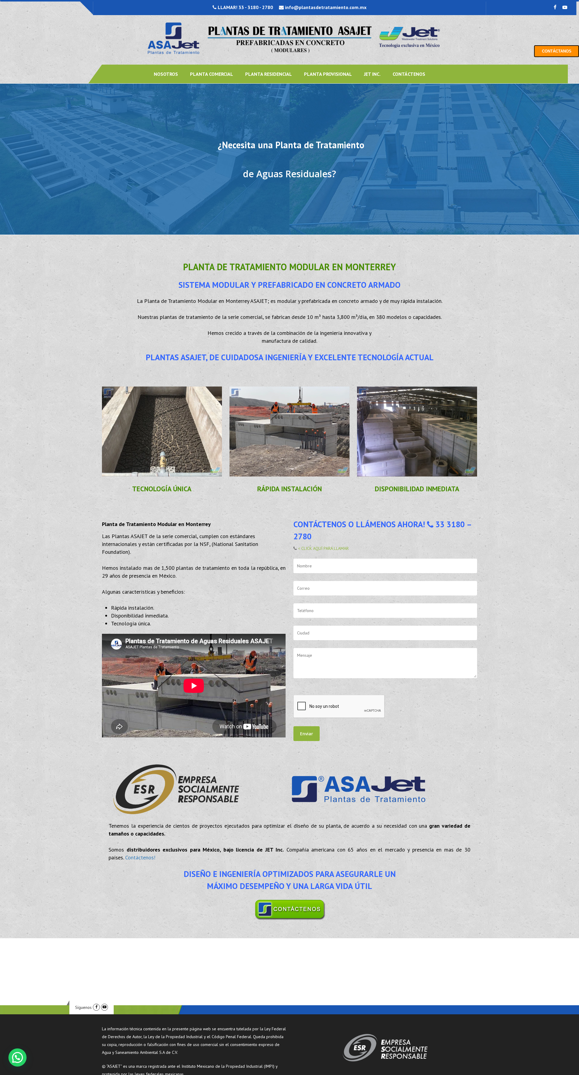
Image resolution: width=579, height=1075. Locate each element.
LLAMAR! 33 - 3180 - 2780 (245, 7)
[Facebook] (96, 1007)
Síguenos (83, 1007)
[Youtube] (104, 1007)
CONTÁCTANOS (556, 51)
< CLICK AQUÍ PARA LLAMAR (323, 548)
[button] (17, 1057)
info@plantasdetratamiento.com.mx (325, 7)
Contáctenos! (140, 857)
